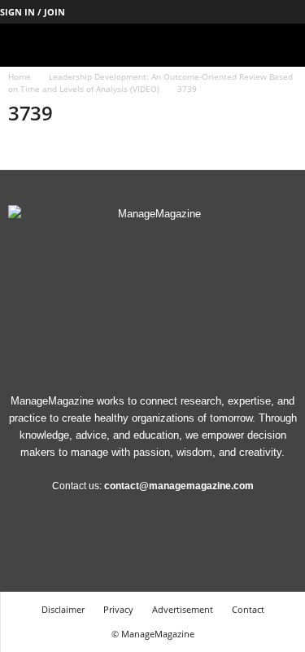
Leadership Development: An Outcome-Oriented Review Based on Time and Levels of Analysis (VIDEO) (150, 82)
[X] (267, 12)
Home (19, 76)
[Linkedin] (217, 12)
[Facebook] (166, 12)
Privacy (118, 609)
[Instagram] (192, 12)
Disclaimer (63, 609)
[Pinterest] (242, 12)
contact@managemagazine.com (179, 486)
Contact (248, 609)
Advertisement (182, 609)
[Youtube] (293, 12)
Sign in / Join (32, 12)
